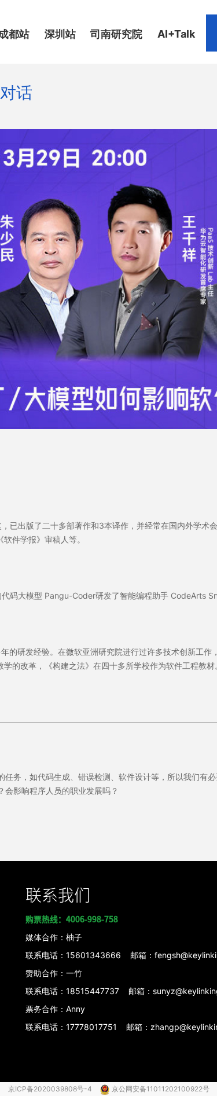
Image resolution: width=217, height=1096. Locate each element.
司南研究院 (116, 34)
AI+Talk (176, 34)
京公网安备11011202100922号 (160, 1088)
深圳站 (60, 34)
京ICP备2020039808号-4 (51, 1088)
